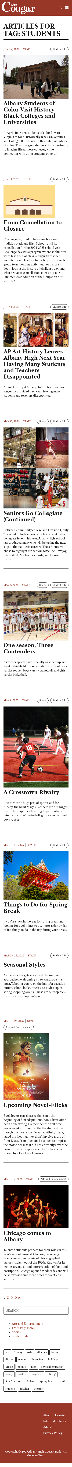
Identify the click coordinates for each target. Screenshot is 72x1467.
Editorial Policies (54, 1421)
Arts (29, 1352)
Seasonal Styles (24, 965)
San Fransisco (13, 1381)
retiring (51, 1374)
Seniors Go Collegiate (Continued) (33, 516)
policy (9, 1374)
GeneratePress (36, 1455)
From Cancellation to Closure (32, 225)
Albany (18, 1352)
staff (62, 1381)
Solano (31, 1381)
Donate (60, 1415)
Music (9, 1366)
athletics (42, 1352)
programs (36, 1374)
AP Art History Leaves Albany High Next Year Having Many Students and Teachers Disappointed (34, 364)
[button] (60, 8)
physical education (52, 1366)
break (54, 1352)
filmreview (37, 1359)
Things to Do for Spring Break (35, 907)
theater (38, 1388)
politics (21, 1374)
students (10, 1388)
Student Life (59, 49)
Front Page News (23, 1328)
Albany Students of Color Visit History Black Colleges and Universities (29, 112)
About (47, 1415)
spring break (47, 1381)
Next (20, 1297)
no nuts (21, 1366)
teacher (24, 1388)
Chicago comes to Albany (27, 1236)
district (9, 1359)
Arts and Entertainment (18, 1027)
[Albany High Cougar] (18, 8)
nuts (33, 1366)
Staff (27, 49)
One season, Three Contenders (28, 648)
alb (7, 1352)
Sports (42, 421)
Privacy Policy (52, 1433)
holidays (53, 1359)
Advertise (49, 1427)
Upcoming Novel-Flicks (35, 1105)
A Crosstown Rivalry (31, 792)
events (22, 1359)
